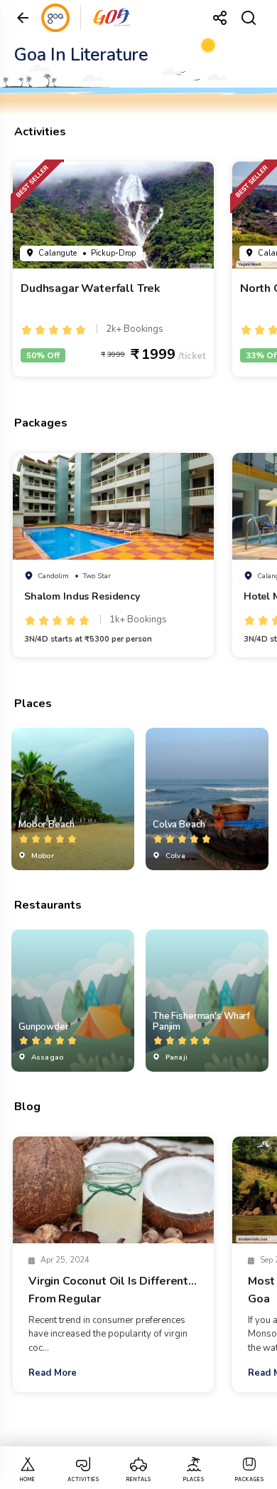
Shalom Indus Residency (82, 596)
